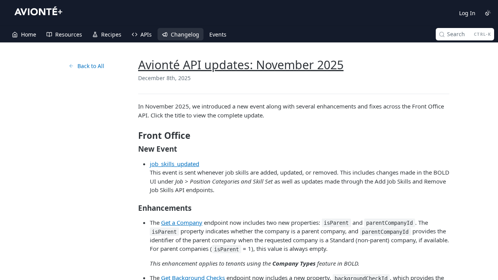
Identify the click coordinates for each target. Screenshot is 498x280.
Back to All (90, 66)
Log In (467, 13)
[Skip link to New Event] (133, 149)
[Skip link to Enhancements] (133, 207)
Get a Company (181, 222)
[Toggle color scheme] (488, 13)
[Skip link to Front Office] (133, 135)
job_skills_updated (174, 164)
